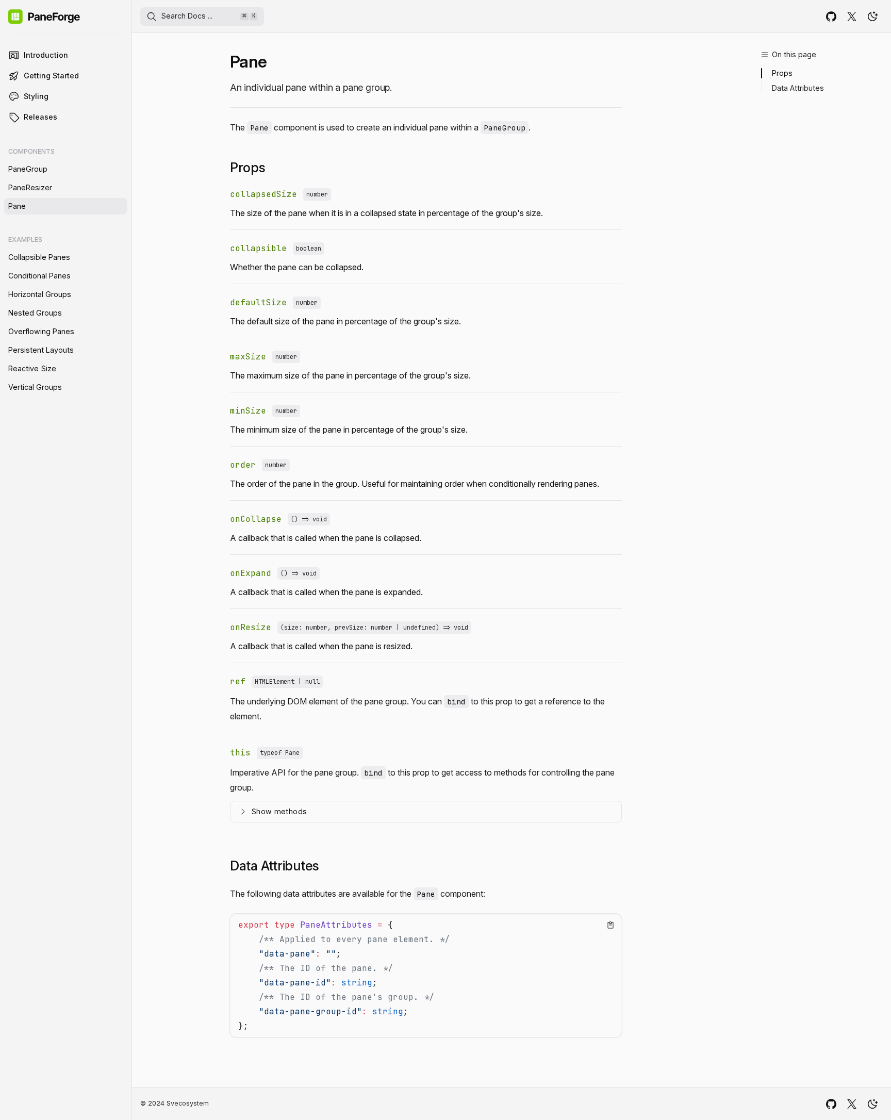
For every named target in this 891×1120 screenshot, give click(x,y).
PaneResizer (30, 187)
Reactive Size (32, 368)
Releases (40, 116)
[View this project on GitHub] (831, 16)
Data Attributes (798, 88)
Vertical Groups (35, 387)
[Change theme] (872, 16)
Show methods (279, 811)
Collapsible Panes (39, 257)
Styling (36, 96)
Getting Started (51, 75)
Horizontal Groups (39, 294)
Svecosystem (188, 1103)
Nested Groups (35, 312)
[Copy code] (610, 925)
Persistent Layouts (41, 349)
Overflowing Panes (41, 331)
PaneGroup (27, 168)
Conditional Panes (39, 275)
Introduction (46, 55)
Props (782, 73)
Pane (17, 206)
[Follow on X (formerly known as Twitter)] (852, 16)
